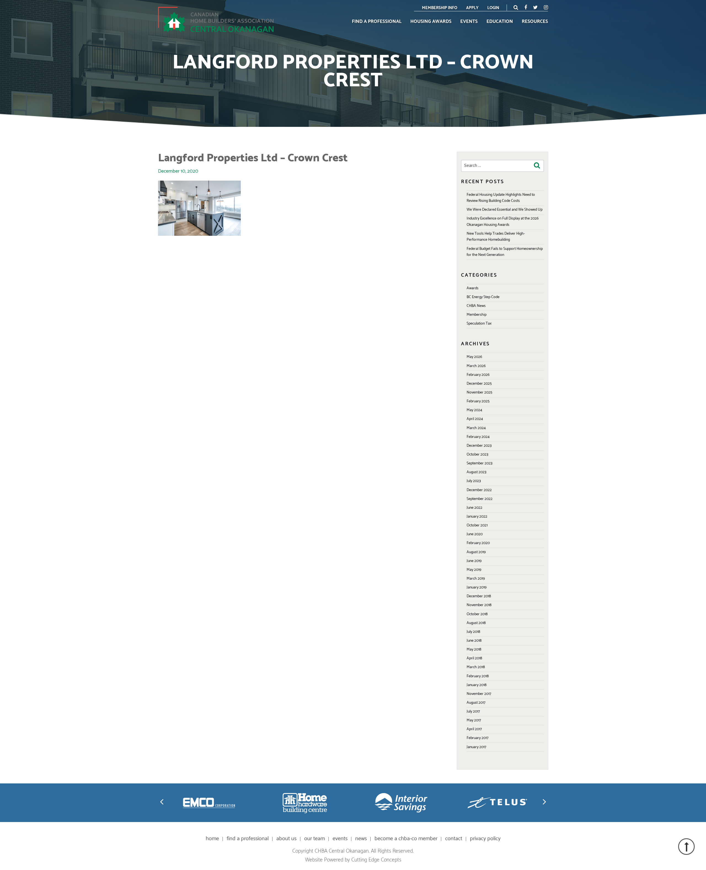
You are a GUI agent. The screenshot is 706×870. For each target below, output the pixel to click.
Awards (472, 288)
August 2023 (476, 472)
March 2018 (476, 667)
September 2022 (480, 499)
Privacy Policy (485, 838)
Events (469, 21)
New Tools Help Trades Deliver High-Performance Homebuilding (496, 237)
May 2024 (474, 410)
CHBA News (476, 306)
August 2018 (476, 623)
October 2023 (477, 454)
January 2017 (476, 747)
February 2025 (478, 401)
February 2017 (477, 738)
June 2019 (474, 561)
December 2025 (479, 384)
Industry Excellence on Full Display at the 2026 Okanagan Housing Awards (503, 221)
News (361, 838)
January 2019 (476, 587)
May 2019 (474, 570)
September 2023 (479, 463)
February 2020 (478, 543)
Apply (472, 7)
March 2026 (476, 366)
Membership (476, 315)
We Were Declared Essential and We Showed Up (504, 210)
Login (493, 7)
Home (212, 838)
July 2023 (474, 481)
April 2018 (474, 658)
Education (499, 21)
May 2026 (474, 357)
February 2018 (478, 676)
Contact (453, 838)
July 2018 (473, 632)
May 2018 (474, 649)
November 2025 (479, 392)
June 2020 (475, 534)
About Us (286, 838)
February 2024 (478, 437)
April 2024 (475, 419)
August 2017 (476, 703)
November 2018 (479, 605)
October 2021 (477, 525)
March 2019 (476, 578)
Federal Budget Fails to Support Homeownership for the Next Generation (505, 252)
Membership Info (439, 7)
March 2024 (476, 428)
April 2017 (474, 729)
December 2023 (479, 446)
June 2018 (474, 641)
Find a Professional (377, 21)
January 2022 (477, 516)
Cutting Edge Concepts (376, 859)
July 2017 (473, 711)
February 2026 (478, 375)
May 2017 (474, 720)
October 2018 (477, 614)
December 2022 (479, 490)
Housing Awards (430, 21)
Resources (535, 21)
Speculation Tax (479, 323)
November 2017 (479, 694)
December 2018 (479, 596)
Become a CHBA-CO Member (406, 838)
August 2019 (476, 552)
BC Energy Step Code (483, 297)
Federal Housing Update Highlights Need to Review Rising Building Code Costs (501, 198)
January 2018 (476, 685)
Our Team (314, 838)
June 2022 (474, 508)
